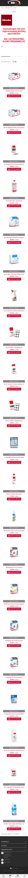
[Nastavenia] (25, 3)
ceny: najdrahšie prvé (6, 61)
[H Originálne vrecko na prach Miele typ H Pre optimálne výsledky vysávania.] (14, 699)
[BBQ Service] (14, 3)
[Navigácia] (2, 3)
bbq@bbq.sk (7, 859)
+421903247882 (16, 38)
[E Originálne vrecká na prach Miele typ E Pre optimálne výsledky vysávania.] (14, 442)
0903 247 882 (7, 862)
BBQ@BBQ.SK (18, 41)
